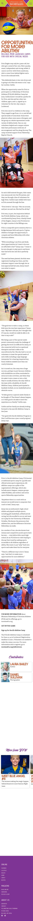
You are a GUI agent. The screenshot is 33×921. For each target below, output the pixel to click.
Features (3, 868)
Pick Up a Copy (5, 894)
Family (3, 877)
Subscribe (4, 892)
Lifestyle (4, 870)
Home (2, 875)
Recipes (3, 880)
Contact (3, 906)
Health (3, 873)
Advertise (4, 903)
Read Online (4, 889)
